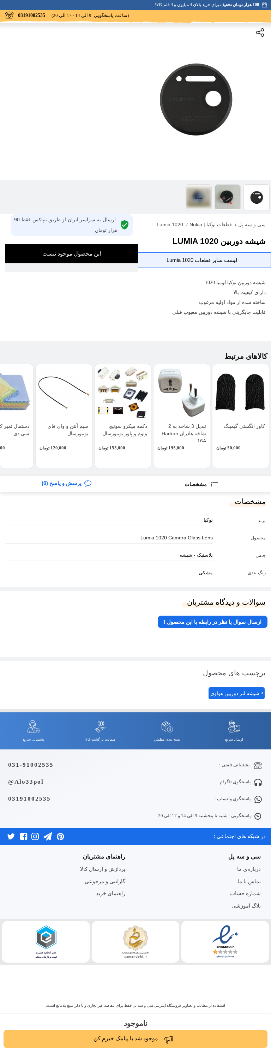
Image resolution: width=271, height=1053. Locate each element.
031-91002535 (31, 764)
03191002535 (29, 798)
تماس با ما (249, 881)
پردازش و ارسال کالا (102, 869)
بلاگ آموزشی (246, 906)
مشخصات (196, 484)
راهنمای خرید (110, 893)
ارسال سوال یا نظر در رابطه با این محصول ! (212, 622)
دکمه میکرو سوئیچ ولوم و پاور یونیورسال (124, 429)
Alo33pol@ (26, 781)
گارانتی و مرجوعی (105, 881)
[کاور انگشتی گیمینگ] (240, 392)
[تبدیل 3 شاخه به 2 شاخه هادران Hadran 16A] (181, 392)
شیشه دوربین (213, 312)
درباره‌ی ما (249, 869)
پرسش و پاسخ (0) (62, 483)
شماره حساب (245, 893)
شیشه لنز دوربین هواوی (234, 693)
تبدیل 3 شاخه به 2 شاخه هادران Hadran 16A (184, 433)
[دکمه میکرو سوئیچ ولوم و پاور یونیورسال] (122, 392)
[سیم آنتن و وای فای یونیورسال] (63, 392)
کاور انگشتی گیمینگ (244, 426)
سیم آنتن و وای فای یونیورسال (68, 429)
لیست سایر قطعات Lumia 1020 (202, 260)
